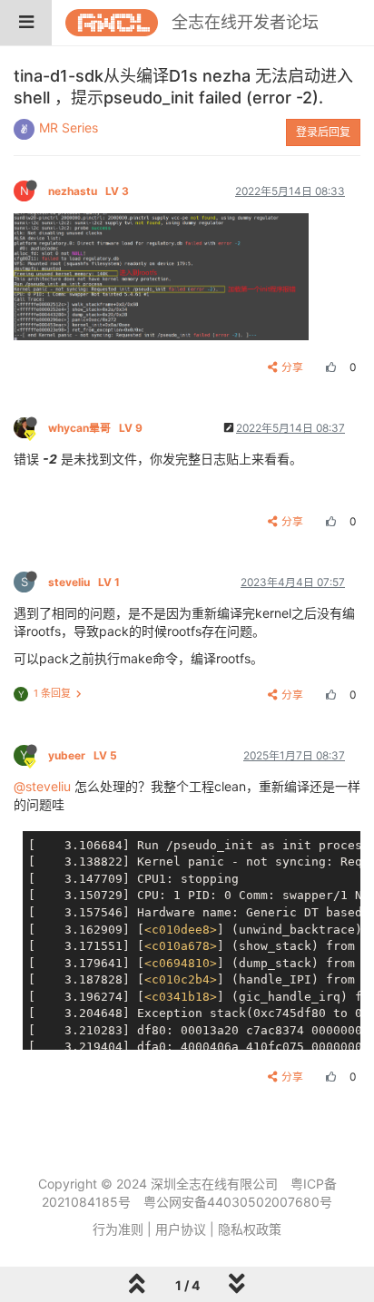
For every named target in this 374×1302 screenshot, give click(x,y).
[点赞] (328, 367)
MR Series (68, 127)
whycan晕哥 (95, 428)
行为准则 (118, 1229)
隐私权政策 (249, 1229)
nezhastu (88, 191)
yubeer (82, 755)
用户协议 (180, 1229)
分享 (292, 367)
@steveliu (42, 786)
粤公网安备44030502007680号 (237, 1201)
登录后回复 (323, 132)
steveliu (84, 582)
